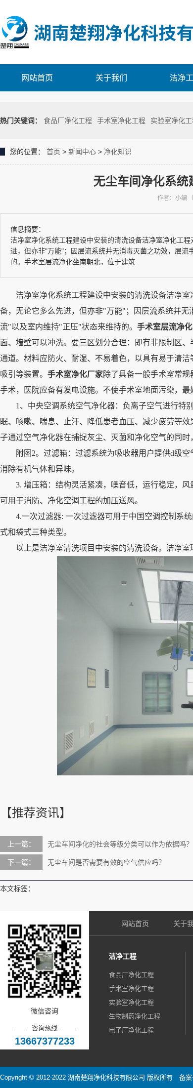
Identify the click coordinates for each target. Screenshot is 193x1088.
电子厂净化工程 (131, 1030)
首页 (53, 152)
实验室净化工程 (131, 1002)
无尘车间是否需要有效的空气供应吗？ (106, 862)
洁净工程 (123, 956)
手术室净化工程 (121, 120)
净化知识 (118, 152)
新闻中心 (82, 152)
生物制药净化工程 (134, 1016)
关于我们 (111, 78)
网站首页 (37, 78)
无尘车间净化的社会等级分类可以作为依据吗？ (120, 844)
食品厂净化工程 (68, 120)
